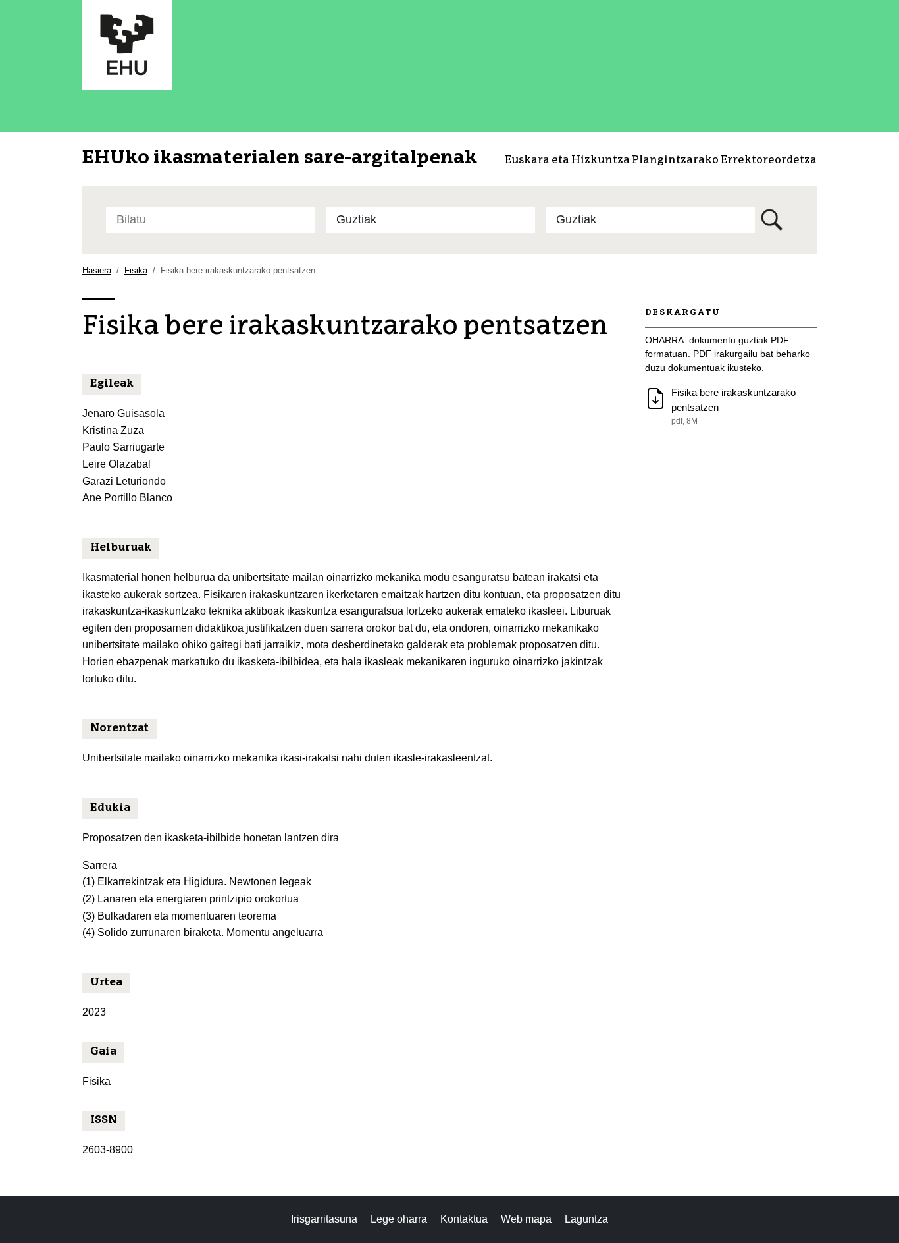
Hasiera (96, 270)
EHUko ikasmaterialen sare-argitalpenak (279, 158)
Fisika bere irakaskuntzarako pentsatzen (733, 400)
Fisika (135, 270)
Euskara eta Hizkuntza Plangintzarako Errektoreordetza (661, 160)
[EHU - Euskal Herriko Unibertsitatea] (127, 43)
